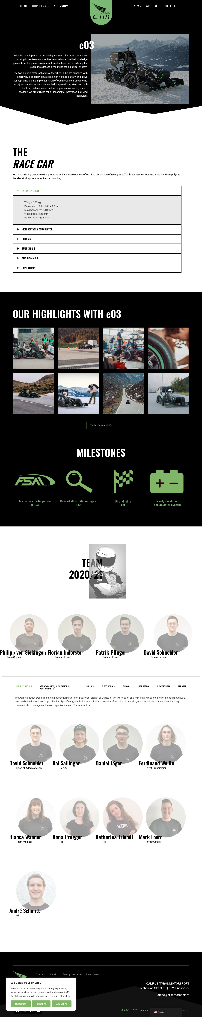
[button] (101, 425)
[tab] (97, 190)
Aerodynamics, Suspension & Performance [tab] (55, 687)
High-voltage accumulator (37, 229)
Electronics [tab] (108, 686)
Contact (169, 6)
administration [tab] (23, 686)
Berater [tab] (182, 686)
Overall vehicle (30, 191)
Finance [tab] (127, 686)
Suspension (28, 248)
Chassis (26, 239)
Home (24, 6)
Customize (20, 1003)
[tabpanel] (101, 814)
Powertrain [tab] (163, 686)
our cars (39, 6)
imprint (54, 974)
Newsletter (93, 974)
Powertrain (28, 268)
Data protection (72, 974)
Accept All (61, 1003)
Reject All (41, 1003)
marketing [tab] (143, 686)
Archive (152, 6)
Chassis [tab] (90, 686)
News (137, 6)
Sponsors (61, 6)
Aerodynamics (30, 258)
